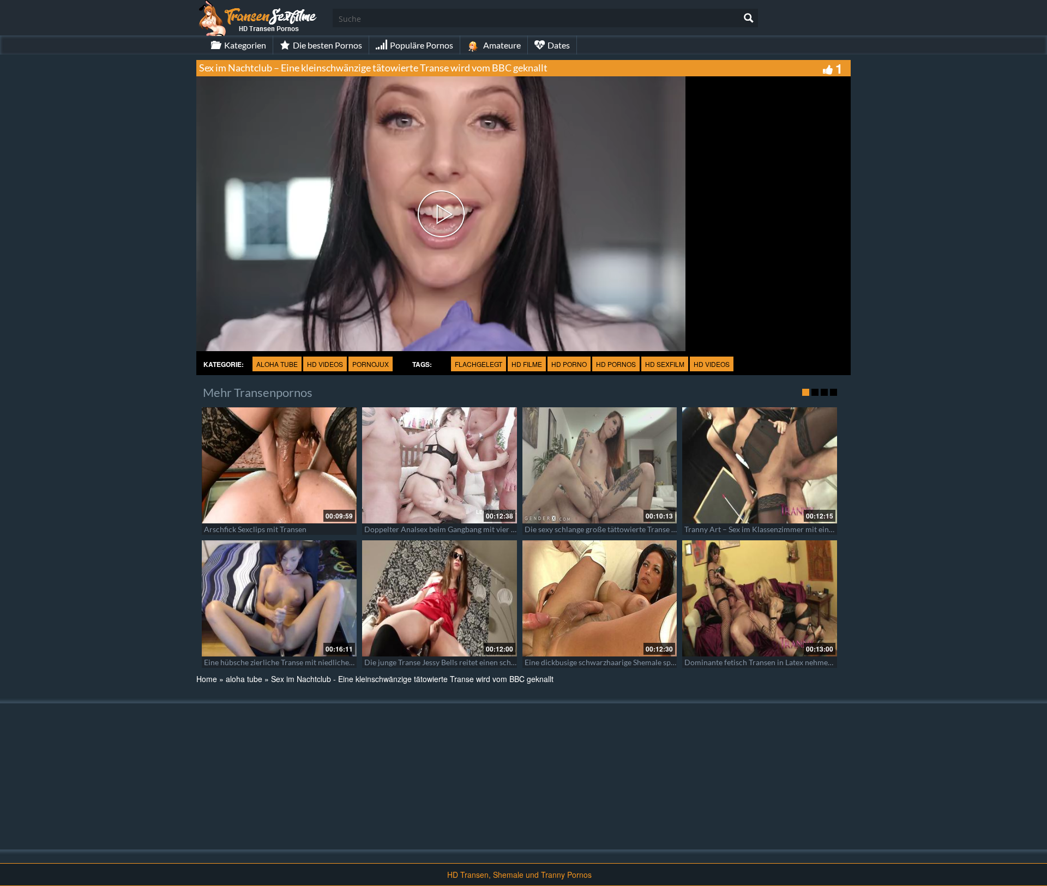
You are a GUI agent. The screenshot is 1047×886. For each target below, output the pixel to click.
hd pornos (616, 364)
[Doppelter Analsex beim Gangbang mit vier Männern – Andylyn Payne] (439, 465)
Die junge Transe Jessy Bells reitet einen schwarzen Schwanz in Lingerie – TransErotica (509, 662)
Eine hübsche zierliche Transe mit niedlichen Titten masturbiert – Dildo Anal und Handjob (355, 662)
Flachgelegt (478, 364)
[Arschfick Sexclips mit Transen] (279, 465)
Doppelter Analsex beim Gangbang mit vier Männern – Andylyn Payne (482, 529)
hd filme (527, 364)
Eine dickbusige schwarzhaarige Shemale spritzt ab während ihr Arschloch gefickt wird (670, 662)
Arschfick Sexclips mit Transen (255, 529)
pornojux (370, 364)
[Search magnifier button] (748, 18)
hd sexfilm (664, 364)
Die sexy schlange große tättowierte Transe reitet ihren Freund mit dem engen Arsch (667, 529)
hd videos (325, 364)
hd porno (569, 364)
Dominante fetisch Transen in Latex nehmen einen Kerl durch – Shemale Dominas (821, 662)
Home (206, 678)
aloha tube (277, 364)
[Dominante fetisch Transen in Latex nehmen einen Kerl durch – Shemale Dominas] (759, 598)
